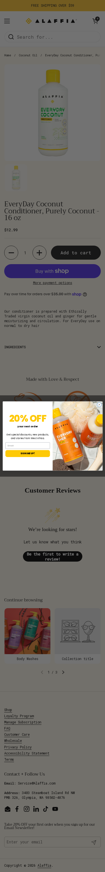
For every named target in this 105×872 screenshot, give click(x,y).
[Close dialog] (99, 404)
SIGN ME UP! (27, 453)
